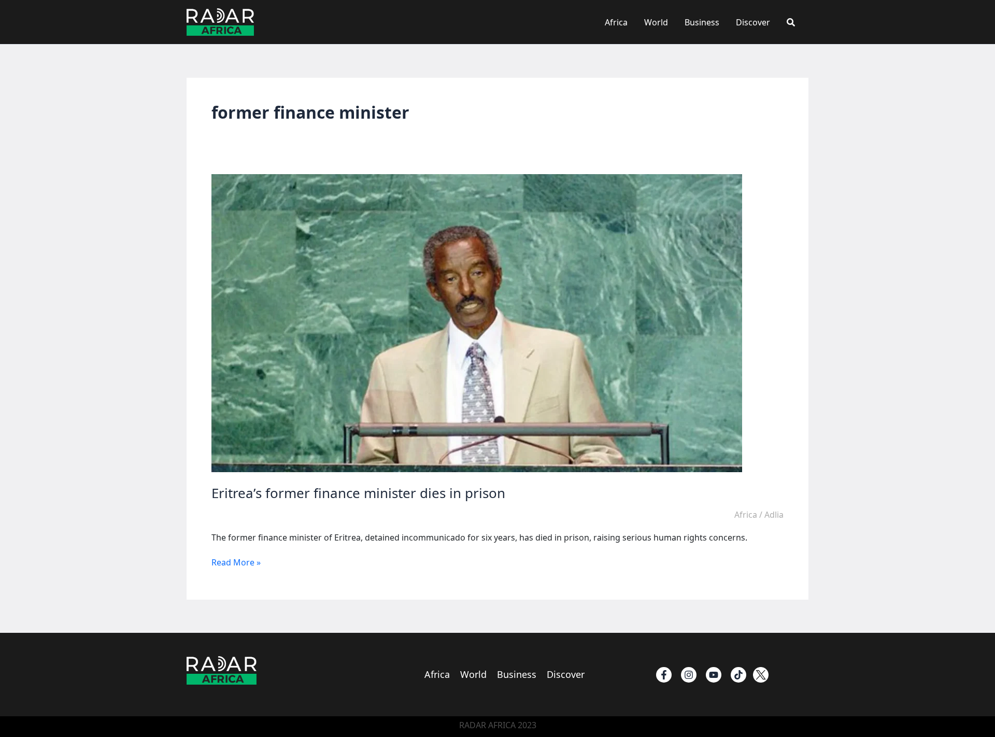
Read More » (236, 562)
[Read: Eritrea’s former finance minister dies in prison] (476, 322)
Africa (616, 22)
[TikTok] (738, 675)
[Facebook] (664, 675)
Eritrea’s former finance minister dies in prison (358, 493)
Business (702, 22)
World (656, 22)
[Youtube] (713, 675)
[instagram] (688, 675)
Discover (753, 22)
